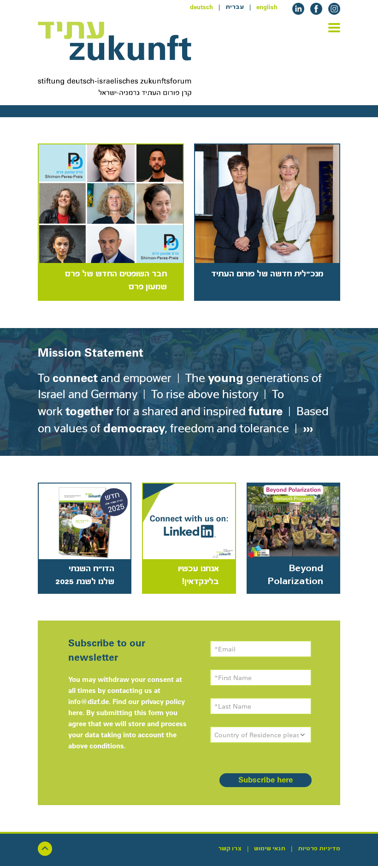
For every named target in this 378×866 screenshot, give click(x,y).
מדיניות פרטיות (319, 848)
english (267, 7)
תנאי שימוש (269, 848)
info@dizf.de (88, 701)
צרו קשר (230, 848)
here (75, 712)
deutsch (201, 7)
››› (306, 428)
